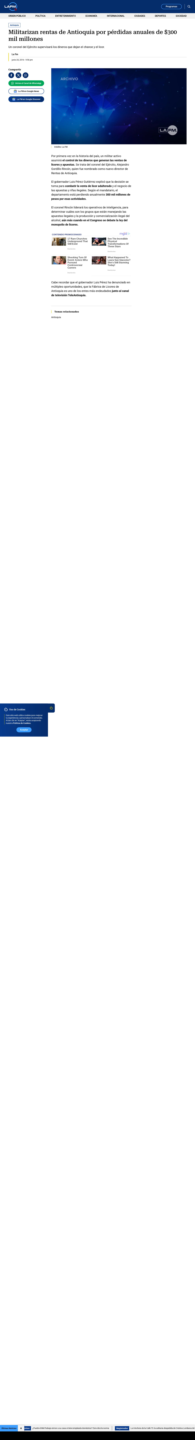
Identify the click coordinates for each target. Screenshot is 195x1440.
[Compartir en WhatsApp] (25, 75)
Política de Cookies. (22, 723)
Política (40, 16)
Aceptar (24, 729)
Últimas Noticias (8, 1428)
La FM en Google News (28, 91)
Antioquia (56, 317)
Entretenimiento (65, 16)
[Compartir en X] (18, 75)
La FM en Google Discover (28, 99)
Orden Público (17, 16)
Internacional (116, 16)
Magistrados (86, 1428)
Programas (171, 6)
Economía (91, 16)
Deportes (160, 16)
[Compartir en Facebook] (11, 75)
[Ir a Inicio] (11, 6)
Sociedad (181, 16)
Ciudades (139, 16)
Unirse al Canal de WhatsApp (28, 83)
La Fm (15, 54)
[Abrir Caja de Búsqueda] (189, 6)
